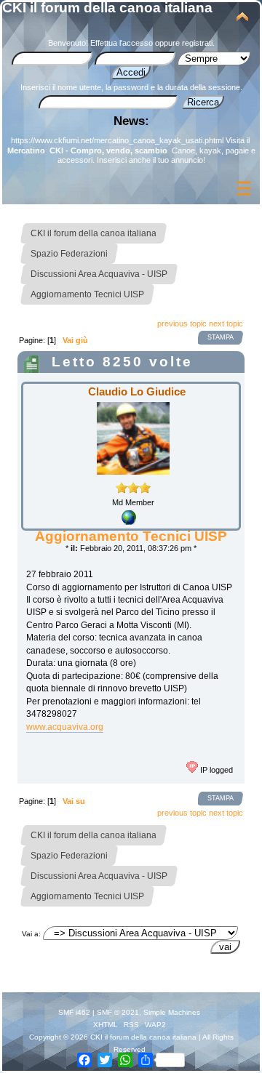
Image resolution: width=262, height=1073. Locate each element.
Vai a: (31, 934)
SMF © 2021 (118, 1012)
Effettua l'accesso (121, 43)
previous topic (182, 323)
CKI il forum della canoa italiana (107, 7)
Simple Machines (171, 1012)
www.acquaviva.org (64, 727)
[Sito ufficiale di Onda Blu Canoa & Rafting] (129, 522)
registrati (197, 43)
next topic (226, 323)
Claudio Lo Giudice (137, 391)
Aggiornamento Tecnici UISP (131, 536)
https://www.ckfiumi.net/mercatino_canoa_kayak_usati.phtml (117, 140)
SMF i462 (74, 1012)
